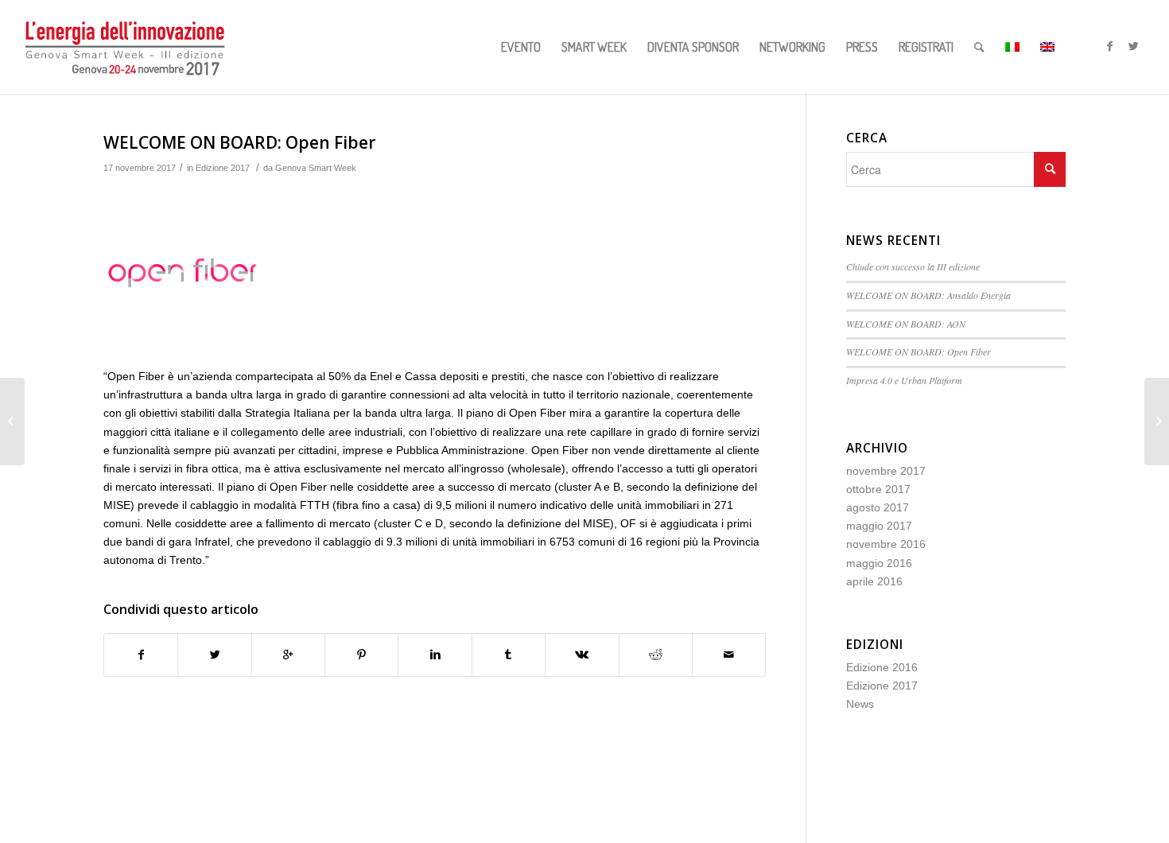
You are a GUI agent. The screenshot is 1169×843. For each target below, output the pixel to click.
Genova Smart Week (315, 168)
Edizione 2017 (223, 168)
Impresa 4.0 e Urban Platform (904, 380)
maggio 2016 (879, 563)
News (860, 703)
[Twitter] (1134, 46)
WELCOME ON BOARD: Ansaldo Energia (928, 295)
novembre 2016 (886, 544)
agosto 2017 (877, 507)
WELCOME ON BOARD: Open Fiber (239, 142)
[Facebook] (1110, 46)
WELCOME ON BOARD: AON (905, 323)
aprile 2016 (874, 581)
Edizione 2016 (882, 667)
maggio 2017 (879, 525)
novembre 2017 (886, 470)
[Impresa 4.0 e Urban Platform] (12, 421)
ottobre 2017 (878, 489)
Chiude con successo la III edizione (914, 266)
